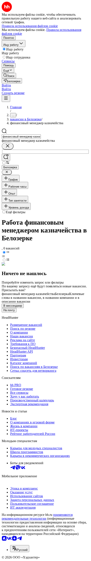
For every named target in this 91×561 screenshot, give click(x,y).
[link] (9, 75)
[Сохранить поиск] (6, 157)
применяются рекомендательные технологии (37, 516)
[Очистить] (8, 146)
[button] (6, 85)
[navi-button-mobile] (6, 98)
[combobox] (21, 136)
